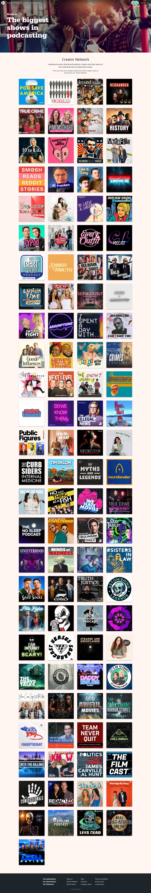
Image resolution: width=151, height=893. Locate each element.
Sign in (143, 3)
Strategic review (86, 884)
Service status (71, 884)
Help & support (35, 3)
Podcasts (10, 3)
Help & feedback (72, 882)
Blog (82, 879)
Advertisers (18, 3)
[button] (148, 3)
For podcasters (49, 879)
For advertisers (49, 881)
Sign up (134, 3)
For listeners (48, 884)
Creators (26, 3)
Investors (84, 882)
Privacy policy (99, 882)
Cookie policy (99, 884)
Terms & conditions (101, 879)
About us (70, 879)
